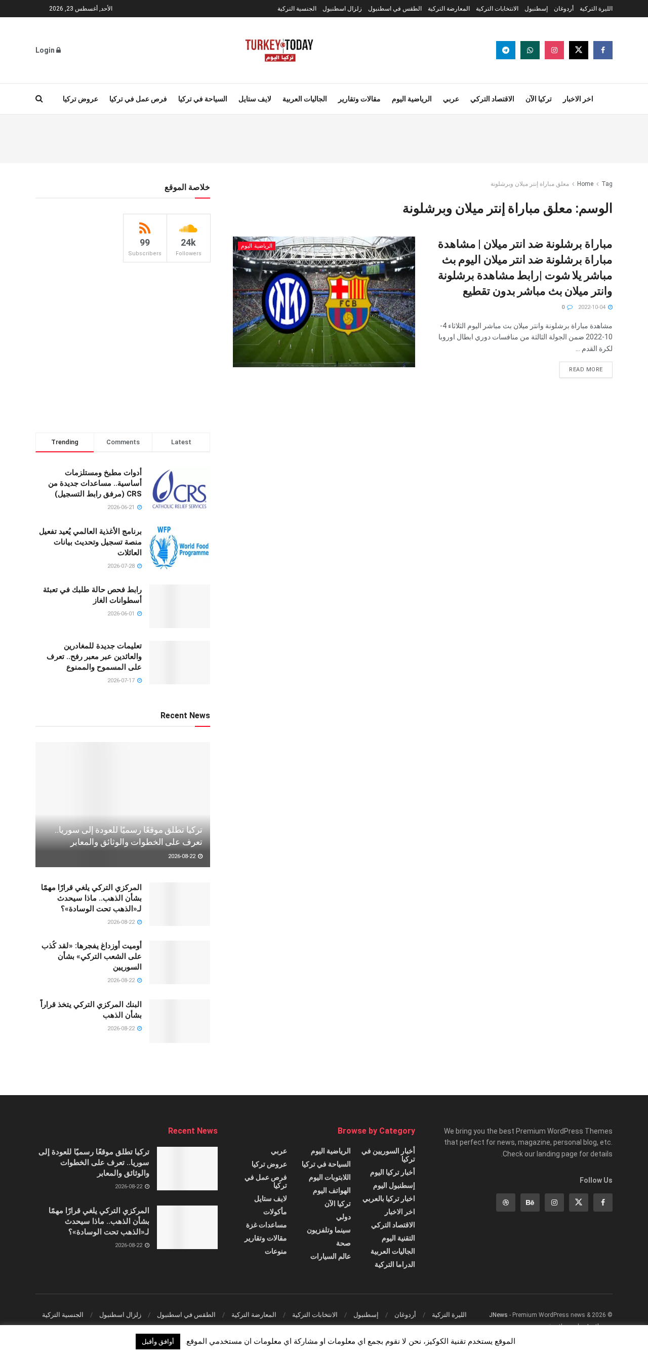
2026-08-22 (182, 856)
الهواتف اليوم (332, 1190)
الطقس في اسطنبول (395, 8)
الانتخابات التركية (497, 8)
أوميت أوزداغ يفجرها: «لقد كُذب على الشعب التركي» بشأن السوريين (92, 956)
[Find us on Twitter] (578, 50)
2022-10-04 (592, 307)
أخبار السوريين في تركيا (388, 1155)
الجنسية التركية (296, 8)
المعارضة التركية (449, 8)
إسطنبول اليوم (394, 1185)
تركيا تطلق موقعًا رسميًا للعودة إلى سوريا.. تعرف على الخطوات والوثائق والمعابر (93, 1162)
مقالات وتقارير (359, 99)
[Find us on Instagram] (554, 50)
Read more (581, 367)
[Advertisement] (324, 137)
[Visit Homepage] (279, 50)
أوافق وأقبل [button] (158, 1341)
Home (585, 183)
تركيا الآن (538, 99)
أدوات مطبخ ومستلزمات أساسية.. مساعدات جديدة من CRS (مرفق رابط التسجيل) (95, 483)
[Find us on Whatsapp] (530, 50)
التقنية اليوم (398, 1238)
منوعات (276, 1251)
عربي (451, 99)
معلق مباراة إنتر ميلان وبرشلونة (530, 183)
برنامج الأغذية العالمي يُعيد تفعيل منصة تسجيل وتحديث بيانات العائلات (90, 542)
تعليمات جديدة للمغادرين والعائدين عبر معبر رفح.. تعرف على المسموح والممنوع (94, 656)
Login (45, 50)
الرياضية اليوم (412, 99)
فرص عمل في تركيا (138, 99)
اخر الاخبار (578, 99)
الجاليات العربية (304, 99)
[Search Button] (39, 99)
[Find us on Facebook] (603, 50)
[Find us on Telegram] (505, 50)
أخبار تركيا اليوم (392, 1172)
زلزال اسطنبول (342, 8)
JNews (498, 1314)
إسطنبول (536, 8)
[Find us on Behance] (530, 1202)
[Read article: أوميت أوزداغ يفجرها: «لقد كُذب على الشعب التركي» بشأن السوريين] (179, 962)
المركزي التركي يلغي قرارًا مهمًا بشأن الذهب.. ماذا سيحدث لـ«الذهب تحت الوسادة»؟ (91, 898)
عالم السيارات (330, 1256)
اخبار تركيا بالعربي (388, 1198)
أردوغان (564, 8)
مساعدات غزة (266, 1225)
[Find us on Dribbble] (505, 1202)
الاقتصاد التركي (492, 99)
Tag (607, 183)
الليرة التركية (596, 8)
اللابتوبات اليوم (330, 1177)
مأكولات (275, 1212)
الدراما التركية (395, 1264)
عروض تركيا (80, 99)
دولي (343, 1217)
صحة (343, 1243)
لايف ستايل (254, 99)
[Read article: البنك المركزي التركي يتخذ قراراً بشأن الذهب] (179, 1021)
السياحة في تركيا (202, 99)
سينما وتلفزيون (329, 1230)
